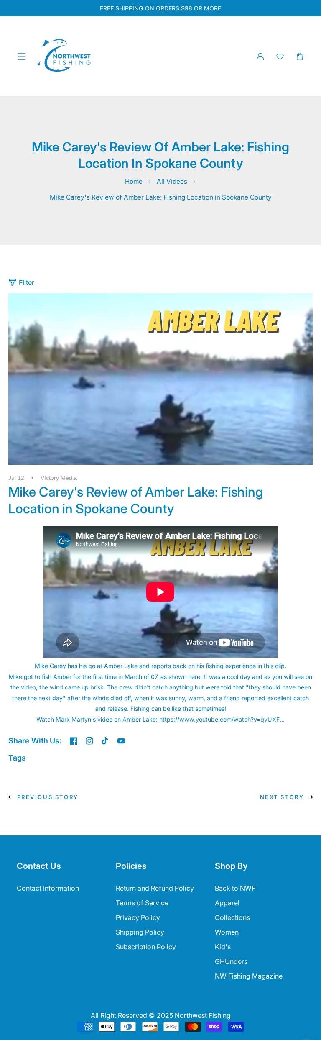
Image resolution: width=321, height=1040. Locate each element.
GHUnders (231, 961)
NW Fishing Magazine (249, 976)
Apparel (227, 903)
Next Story (282, 797)
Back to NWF (235, 888)
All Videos (172, 181)
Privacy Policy (138, 917)
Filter (26, 282)
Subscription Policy (146, 947)
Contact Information (48, 888)
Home (134, 181)
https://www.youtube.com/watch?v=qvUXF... (222, 719)
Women (227, 932)
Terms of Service (142, 903)
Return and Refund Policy (155, 888)
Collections (232, 917)
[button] (21, 56)
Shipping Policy (140, 932)
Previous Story (48, 797)
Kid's (223, 947)
